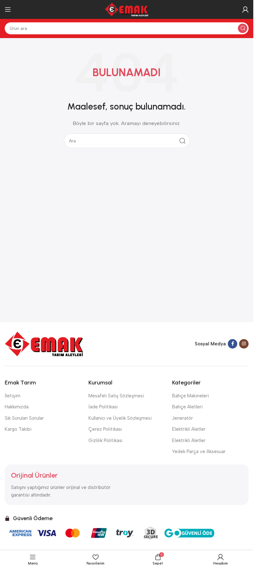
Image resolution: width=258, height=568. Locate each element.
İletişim (12, 396)
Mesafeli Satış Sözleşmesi (116, 396)
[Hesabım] (245, 9)
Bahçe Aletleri (187, 407)
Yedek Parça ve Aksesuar (199, 451)
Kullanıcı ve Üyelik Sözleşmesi (120, 418)
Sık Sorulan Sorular (24, 418)
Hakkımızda (17, 407)
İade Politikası (103, 407)
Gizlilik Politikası (105, 440)
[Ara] (242, 28)
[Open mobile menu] (8, 9)
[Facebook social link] (232, 344)
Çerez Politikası (105, 429)
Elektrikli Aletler (188, 429)
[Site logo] (127, 9)
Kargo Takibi (18, 429)
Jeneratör (182, 418)
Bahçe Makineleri (190, 396)
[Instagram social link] (244, 344)
